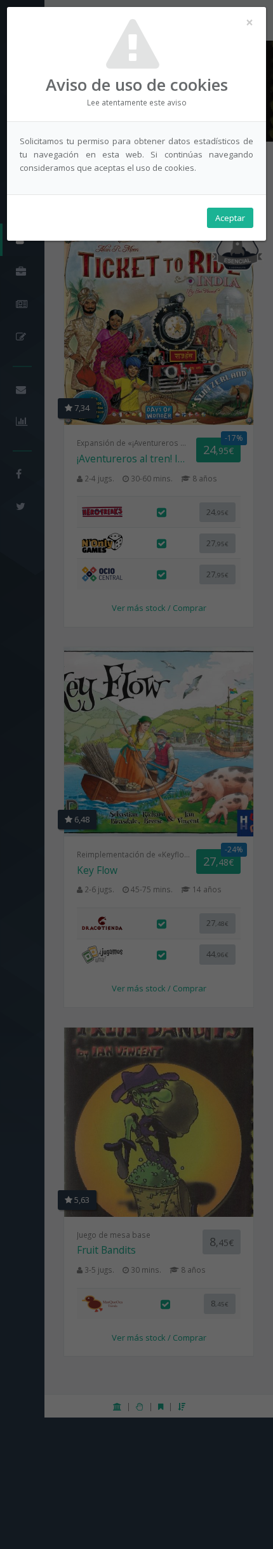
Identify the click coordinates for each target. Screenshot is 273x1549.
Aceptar (230, 218)
